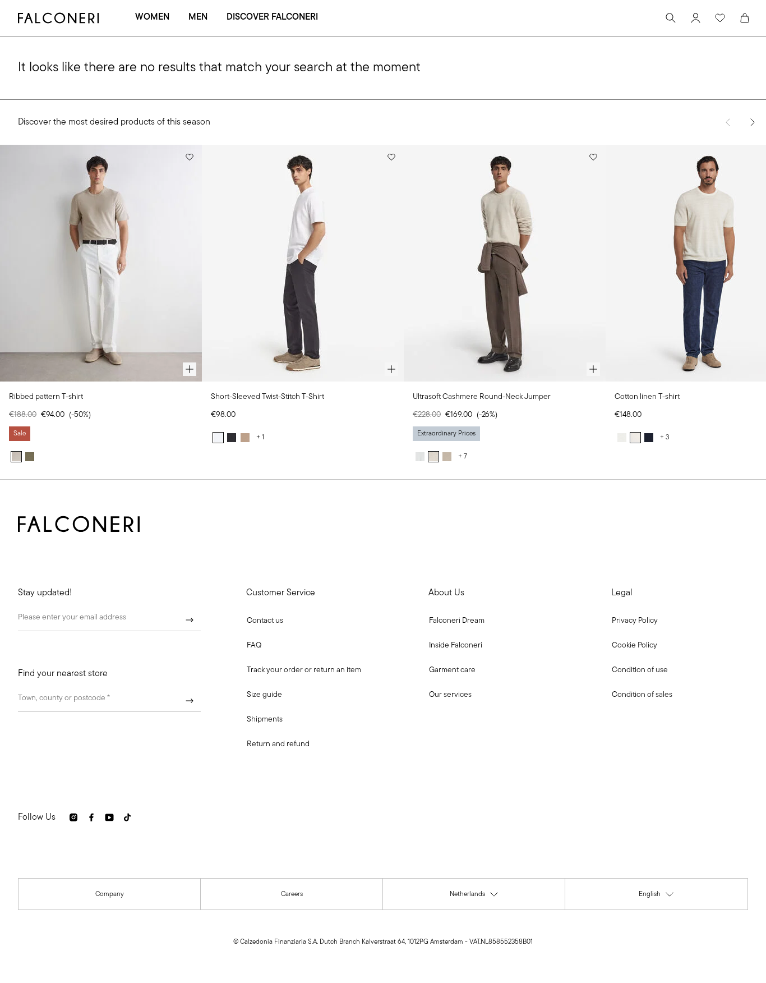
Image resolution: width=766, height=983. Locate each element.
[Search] (670, 18)
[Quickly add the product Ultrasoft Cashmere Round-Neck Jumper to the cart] (593, 369)
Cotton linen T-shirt (647, 397)
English (657, 897)
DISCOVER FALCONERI (272, 17)
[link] (254, 645)
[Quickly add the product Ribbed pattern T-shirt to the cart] (189, 369)
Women (152, 17)
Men (197, 17)
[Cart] (744, 18)
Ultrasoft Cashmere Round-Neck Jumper (482, 397)
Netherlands (474, 897)
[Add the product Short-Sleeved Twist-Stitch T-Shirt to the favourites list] (391, 157)
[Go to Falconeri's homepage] (58, 18)
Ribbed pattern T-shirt (46, 397)
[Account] (695, 18)
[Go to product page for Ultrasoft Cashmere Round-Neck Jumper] (505, 263)
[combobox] (109, 701)
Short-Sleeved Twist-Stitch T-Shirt (267, 397)
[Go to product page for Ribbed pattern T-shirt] (101, 263)
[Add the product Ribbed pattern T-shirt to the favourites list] (189, 157)
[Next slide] (752, 122)
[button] (265, 621)
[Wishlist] (720, 18)
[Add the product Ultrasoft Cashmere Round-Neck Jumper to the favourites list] (593, 157)
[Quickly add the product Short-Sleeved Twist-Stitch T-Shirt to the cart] (391, 369)
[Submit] (189, 620)
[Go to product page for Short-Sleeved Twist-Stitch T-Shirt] (303, 263)
